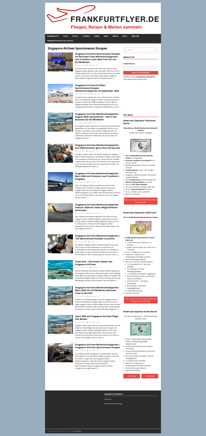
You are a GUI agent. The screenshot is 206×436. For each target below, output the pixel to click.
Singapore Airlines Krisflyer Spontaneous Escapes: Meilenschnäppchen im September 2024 (97, 88)
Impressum (108, 399)
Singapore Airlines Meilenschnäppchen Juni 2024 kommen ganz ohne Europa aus (97, 146)
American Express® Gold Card (139, 212)
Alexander (94, 267)
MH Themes (77, 431)
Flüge (65, 36)
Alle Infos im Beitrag (132, 194)
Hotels (75, 36)
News (106, 36)
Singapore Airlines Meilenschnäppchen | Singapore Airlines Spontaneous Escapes (97, 346)
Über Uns (135, 36)
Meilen (115, 36)
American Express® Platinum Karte (139, 122)
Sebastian (91, 65)
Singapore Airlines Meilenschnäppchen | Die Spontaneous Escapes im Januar (97, 237)
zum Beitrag (150, 376)
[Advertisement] (140, 97)
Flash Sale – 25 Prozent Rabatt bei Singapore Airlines (93, 263)
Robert (92, 242)
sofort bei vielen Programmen (140, 180)
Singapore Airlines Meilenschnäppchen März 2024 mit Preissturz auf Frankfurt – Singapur (97, 176)
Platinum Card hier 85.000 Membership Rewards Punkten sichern (140, 201)
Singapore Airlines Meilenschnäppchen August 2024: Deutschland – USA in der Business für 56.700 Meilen (97, 116)
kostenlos (141, 189)
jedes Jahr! (138, 182)
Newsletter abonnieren (141, 73)
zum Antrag (132, 376)
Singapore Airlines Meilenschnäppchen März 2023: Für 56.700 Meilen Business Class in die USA (97, 290)
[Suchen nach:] (141, 50)
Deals (125, 36)
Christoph (92, 350)
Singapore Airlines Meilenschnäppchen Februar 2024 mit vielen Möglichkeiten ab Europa (97, 207)
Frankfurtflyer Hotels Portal (60, 41)
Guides (96, 36)
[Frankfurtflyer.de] (103, 30)
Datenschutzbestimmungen (113, 404)
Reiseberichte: (53, 36)
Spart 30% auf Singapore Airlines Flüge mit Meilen (96, 317)
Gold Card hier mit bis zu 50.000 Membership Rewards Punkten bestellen (140, 300)
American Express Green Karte (140, 311)
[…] (113, 78)
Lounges (86, 36)
